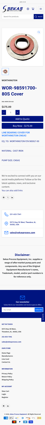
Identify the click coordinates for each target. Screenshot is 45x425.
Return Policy (7, 377)
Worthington (9, 80)
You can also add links (12, 190)
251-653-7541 (7, 337)
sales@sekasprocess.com (22, 232)
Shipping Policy (8, 380)
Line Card (5, 359)
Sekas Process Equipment (18, 414)
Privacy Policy (7, 373)
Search (40, 17)
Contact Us (6, 362)
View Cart (5, 391)
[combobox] (22, 16)
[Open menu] (40, 8)
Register (5, 397)
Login (4, 394)
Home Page (6, 353)
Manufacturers (7, 356)
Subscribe (38, 310)
